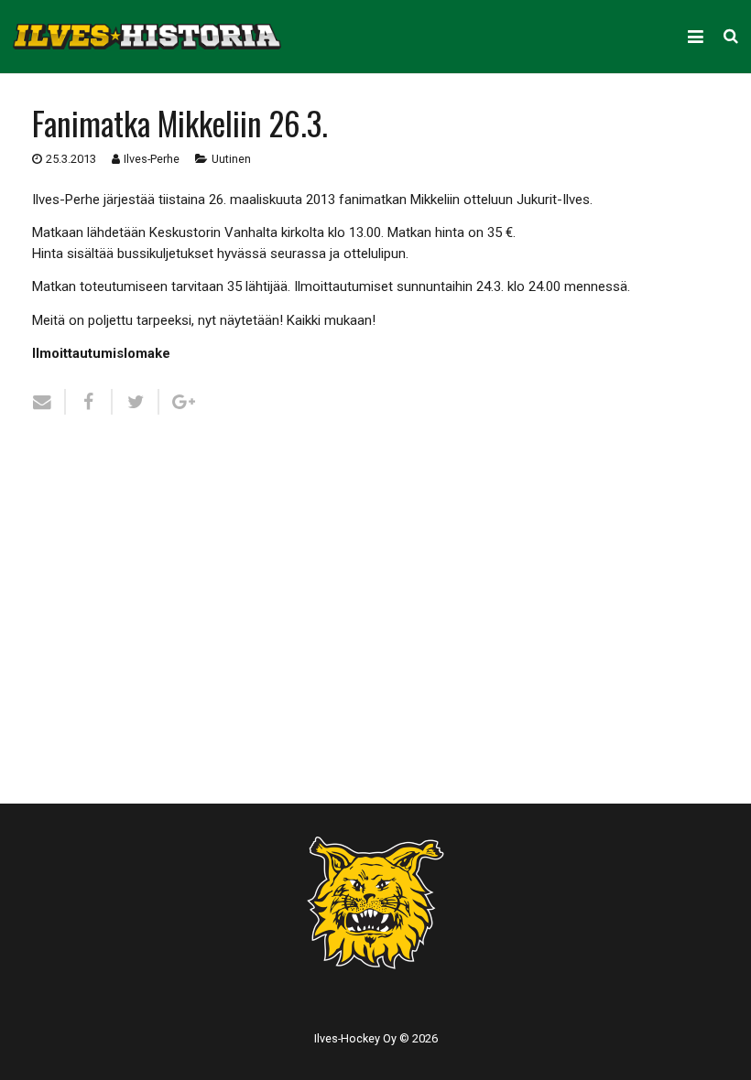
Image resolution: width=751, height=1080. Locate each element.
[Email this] (49, 402)
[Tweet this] (136, 402)
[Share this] (89, 402)
